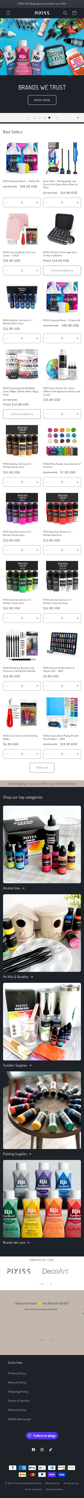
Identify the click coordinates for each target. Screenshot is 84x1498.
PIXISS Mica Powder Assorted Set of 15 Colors (62, 465)
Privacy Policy (17, 1373)
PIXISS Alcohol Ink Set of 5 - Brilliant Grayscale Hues (58, 601)
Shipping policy (54, 1489)
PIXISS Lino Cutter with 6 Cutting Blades (20, 737)
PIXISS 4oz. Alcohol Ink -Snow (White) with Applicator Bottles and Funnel (61, 391)
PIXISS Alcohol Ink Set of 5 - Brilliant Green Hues (18, 601)
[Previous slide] (27, 117)
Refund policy (17, 1410)
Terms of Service (19, 1401)
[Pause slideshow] (79, 117)
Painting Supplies (15, 1154)
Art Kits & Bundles (16, 976)
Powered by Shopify (31, 1483)
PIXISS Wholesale (19, 1419)
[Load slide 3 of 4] (44, 117)
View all (42, 767)
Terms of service (33, 1489)
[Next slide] (56, 117)
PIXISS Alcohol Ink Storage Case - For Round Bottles (60, 254)
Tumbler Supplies (15, 1065)
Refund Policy (17, 1382)
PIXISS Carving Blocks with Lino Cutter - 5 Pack (19, 254)
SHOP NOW (42, 100)
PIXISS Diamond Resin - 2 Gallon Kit (61, 320)
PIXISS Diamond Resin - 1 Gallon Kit (21, 181)
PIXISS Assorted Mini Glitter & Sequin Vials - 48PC (58, 669)
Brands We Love (14, 1242)
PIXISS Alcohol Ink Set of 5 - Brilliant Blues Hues (18, 322)
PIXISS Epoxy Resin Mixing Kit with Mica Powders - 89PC (60, 737)
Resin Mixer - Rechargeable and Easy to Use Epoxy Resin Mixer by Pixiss (60, 184)
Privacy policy (71, 1483)
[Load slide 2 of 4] (39, 117)
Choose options (62, 270)
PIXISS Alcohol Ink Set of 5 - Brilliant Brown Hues (18, 465)
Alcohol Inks (11, 888)
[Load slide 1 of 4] (34, 117)
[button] (8, 13)
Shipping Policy (18, 1391)
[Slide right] (50, 1283)
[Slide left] (33, 1283)
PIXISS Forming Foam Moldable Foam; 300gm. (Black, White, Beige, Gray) (21, 391)
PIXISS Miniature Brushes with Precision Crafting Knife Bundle (19, 669)
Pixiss (17, 1483)
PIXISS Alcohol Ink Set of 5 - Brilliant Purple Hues (18, 533)
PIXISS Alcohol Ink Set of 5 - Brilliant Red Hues (58, 533)
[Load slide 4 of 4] (49, 117)
